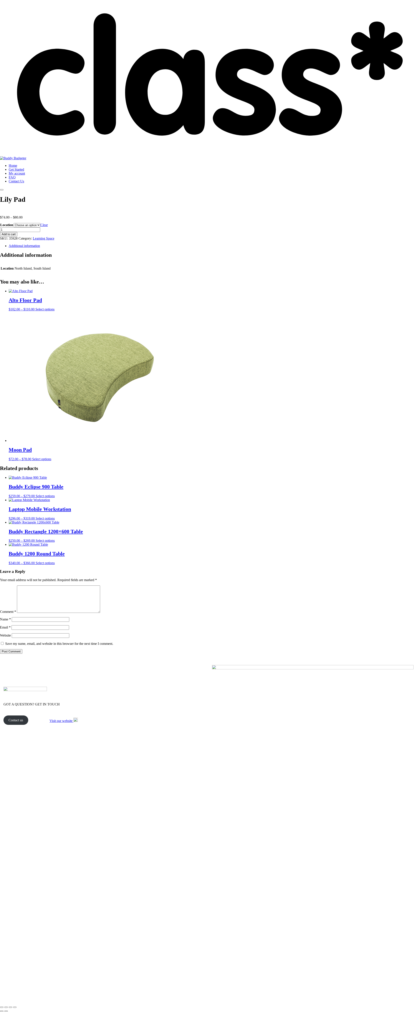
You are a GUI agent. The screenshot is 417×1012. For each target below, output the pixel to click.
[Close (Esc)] (15, 1007)
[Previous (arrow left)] (1, 1011)
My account (17, 173)
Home (13, 165)
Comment (8, 612)
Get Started (16, 169)
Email (5, 627)
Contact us (15, 720)
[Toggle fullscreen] (6, 1007)
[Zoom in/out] (1, 1007)
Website (5, 635)
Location (6, 225)
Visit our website (61, 721)
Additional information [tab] (24, 246)
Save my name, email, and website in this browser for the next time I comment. (59, 643)
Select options (45, 309)
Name (5, 619)
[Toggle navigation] (1, 189)
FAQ (12, 177)
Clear (44, 225)
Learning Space (43, 238)
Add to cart (9, 234)
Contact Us (16, 181)
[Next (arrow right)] (6, 1011)
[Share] (10, 1007)
